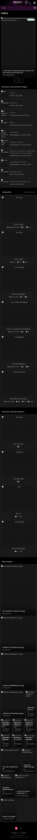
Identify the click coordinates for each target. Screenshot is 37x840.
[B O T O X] (4, 163)
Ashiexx (12, 184)
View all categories (29, 192)
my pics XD (19, 479)
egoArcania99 (9, 818)
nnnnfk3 (12, 95)
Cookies (23, 833)
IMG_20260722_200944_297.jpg (13, 611)
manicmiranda (14, 115)
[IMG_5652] (4, 123)
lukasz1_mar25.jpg (8, 816)
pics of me (18, 444)
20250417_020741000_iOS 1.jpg (13, 647)
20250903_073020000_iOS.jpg (12, 713)
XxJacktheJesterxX (15, 135)
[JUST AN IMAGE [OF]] (4, 143)
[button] (16, 81)
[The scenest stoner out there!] (4, 133)
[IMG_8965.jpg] (4, 172)
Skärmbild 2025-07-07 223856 (30, 709)
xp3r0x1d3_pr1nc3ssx (15, 125)
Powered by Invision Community (18, 837)
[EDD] (4, 94)
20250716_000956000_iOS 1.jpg (13, 685)
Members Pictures (18, 399)
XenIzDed (7, 613)
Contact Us (15, 833)
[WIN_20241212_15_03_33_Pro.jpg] (4, 182)
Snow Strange (18, 549)
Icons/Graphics (18, 364)
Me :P (18, 514)
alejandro (7, 650)
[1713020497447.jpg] (4, 104)
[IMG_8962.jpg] (4, 153)
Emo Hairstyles (18, 294)
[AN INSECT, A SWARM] (4, 113)
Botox (11, 174)
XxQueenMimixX (29, 771)
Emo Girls (18, 259)
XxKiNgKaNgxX (10, 75)
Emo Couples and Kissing (18, 329)
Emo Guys (18, 224)
